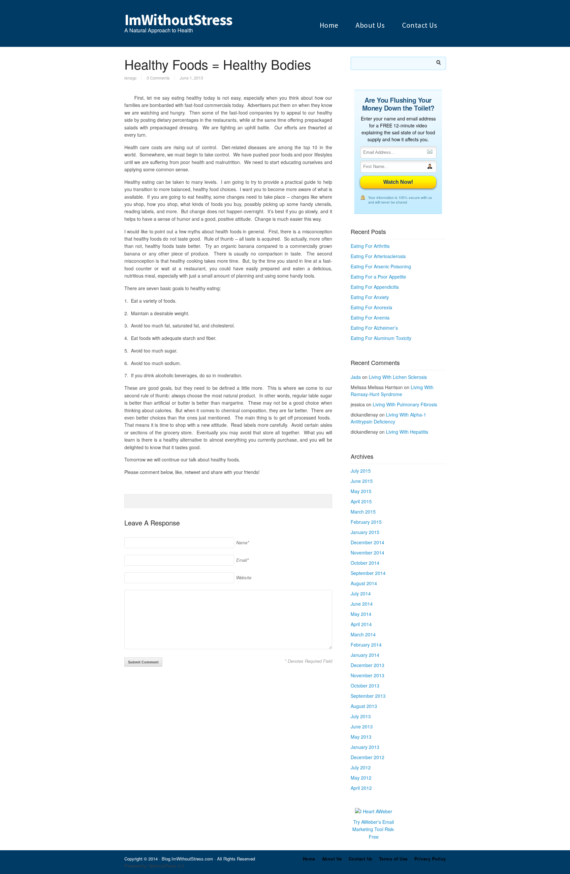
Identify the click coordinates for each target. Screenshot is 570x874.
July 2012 (361, 767)
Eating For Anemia (370, 317)
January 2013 (365, 747)
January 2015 (365, 532)
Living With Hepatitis (407, 431)
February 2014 (366, 644)
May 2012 (361, 777)
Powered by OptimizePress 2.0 (154, 865)
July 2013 (361, 716)
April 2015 (361, 501)
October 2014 (365, 562)
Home (329, 25)
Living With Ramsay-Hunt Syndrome (392, 390)
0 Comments (158, 78)
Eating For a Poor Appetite (378, 276)
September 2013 (368, 695)
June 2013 (362, 726)
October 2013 (365, 685)
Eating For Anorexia (371, 307)
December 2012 (367, 757)
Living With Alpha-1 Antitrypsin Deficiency (388, 418)
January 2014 (365, 655)
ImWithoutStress (178, 19)
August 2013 (364, 706)
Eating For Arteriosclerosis (378, 256)
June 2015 (362, 481)
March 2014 (363, 634)
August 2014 (364, 583)
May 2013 (361, 736)
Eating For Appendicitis (375, 287)
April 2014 (361, 624)
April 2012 (361, 788)
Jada (356, 377)
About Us (370, 25)
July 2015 (361, 470)
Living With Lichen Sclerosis (398, 377)
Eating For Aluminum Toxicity (381, 338)
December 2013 (367, 665)
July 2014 (361, 593)
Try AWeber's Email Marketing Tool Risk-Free (373, 829)
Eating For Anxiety (370, 297)
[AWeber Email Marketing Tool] (373, 811)
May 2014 (361, 614)
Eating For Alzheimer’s (374, 327)
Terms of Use (393, 859)
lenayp (130, 78)
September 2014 (368, 573)
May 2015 (361, 491)
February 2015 (366, 522)
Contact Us (419, 25)
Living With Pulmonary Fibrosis (405, 404)
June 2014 (362, 603)
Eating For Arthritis (370, 246)
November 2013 (367, 675)
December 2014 (367, 542)
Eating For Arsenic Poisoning (381, 266)
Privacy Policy (430, 859)
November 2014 (367, 552)
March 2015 (363, 511)
